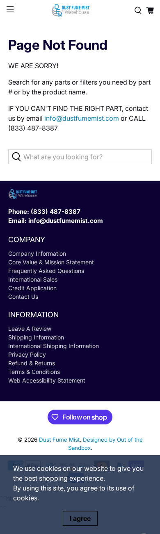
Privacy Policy (27, 354)
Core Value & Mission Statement (51, 262)
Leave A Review (29, 328)
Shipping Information (36, 337)
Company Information (37, 253)
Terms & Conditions (34, 371)
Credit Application (32, 287)
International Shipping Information (53, 345)
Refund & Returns (31, 363)
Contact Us (23, 296)
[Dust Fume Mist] (80, 10)
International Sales (32, 279)
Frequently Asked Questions (46, 270)
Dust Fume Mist (59, 439)
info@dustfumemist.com (81, 118)
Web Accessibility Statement (46, 380)
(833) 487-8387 (55, 211)
